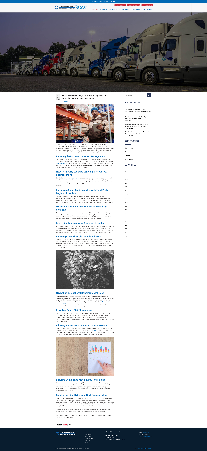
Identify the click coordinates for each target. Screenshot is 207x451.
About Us (95, 9)
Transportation (124, 9)
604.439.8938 (145, 432)
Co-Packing (103, 9)
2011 (126, 225)
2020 (126, 194)
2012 (126, 221)
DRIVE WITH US (138, 448)
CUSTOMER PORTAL (147, 448)
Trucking (127, 155)
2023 (126, 183)
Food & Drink (129, 148)
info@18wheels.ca (147, 436)
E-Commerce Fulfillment (138, 9)
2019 (126, 198)
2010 (126, 229)
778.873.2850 (111, 1)
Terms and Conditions (77, 448)
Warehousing (113, 9)
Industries (87, 440)
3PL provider (93, 330)
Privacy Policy (86, 448)
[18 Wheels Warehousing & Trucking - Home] (70, 7)
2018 (126, 202)
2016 (126, 210)
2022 (126, 187)
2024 (126, 179)
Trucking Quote (147, 5)
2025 (126, 175)
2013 (126, 217)
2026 (126, 171)
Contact (150, 9)
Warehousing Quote (134, 5)
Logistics (128, 152)
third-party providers (62, 163)
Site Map (69, 448)
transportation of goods (72, 178)
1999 (126, 236)
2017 (126, 206)
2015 (126, 213)
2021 (126, 191)
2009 (126, 232)
